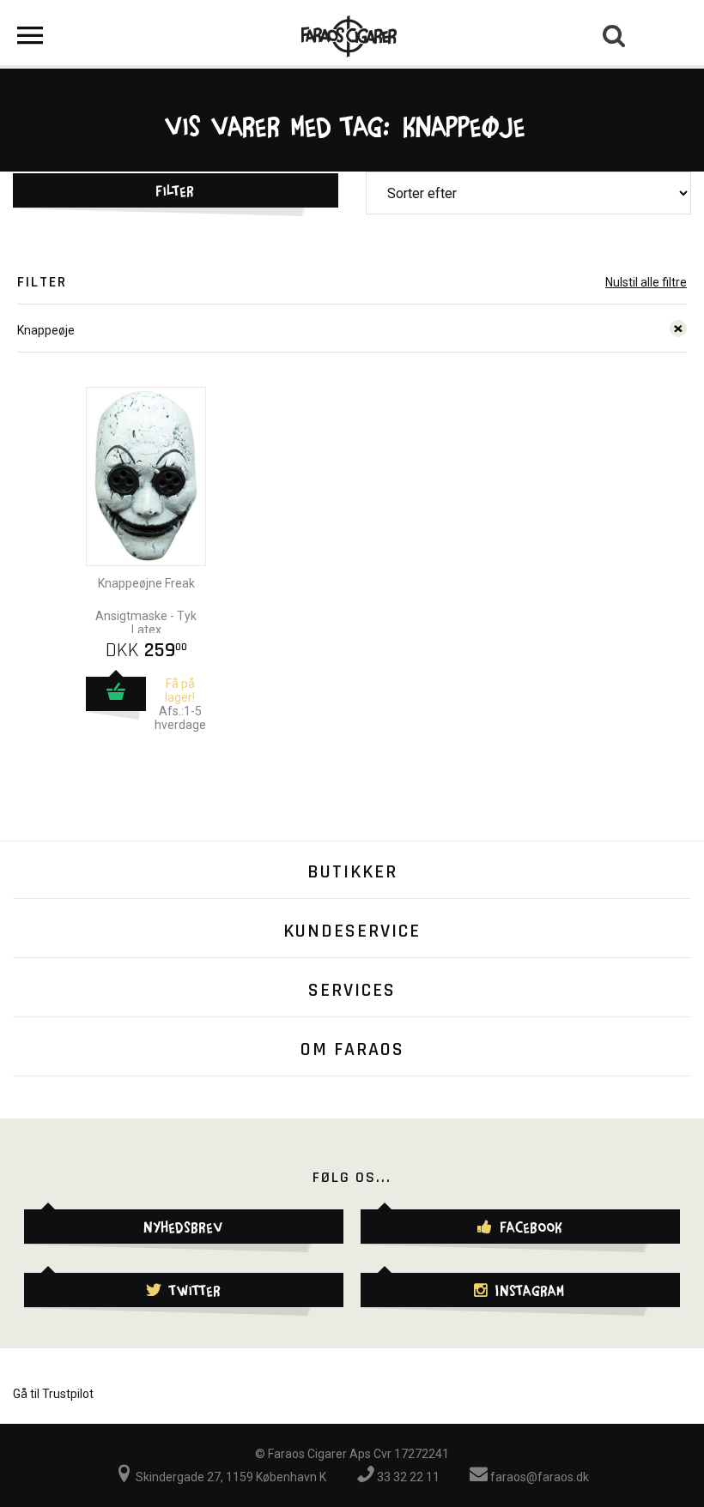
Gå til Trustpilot (53, 1394)
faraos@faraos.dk (538, 1477)
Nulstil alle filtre (646, 282)
